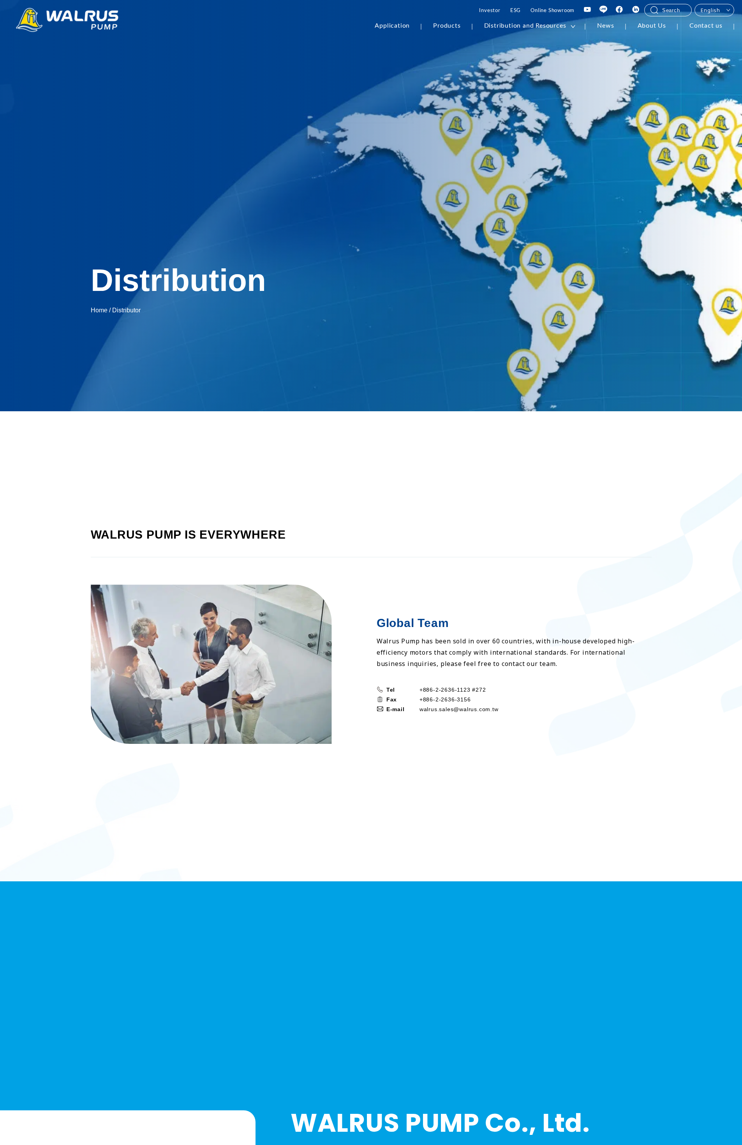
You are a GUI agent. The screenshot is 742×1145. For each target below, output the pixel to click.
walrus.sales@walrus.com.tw (459, 709)
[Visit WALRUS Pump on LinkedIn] (636, 10)
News (605, 26)
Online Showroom (553, 10)
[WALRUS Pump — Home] (67, 20)
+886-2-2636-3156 (445, 699)
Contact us (706, 26)
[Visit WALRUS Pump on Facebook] (620, 10)
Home (99, 310)
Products (446, 26)
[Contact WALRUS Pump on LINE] (604, 10)
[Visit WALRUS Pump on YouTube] (588, 10)
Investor (489, 10)
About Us (652, 26)
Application (392, 26)
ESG (515, 10)
